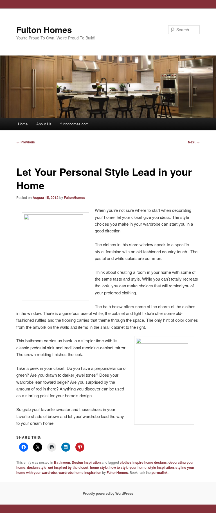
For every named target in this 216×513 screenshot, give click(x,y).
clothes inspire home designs (143, 462)
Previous (25, 142)
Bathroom (62, 462)
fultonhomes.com (74, 123)
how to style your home (128, 467)
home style (99, 467)
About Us (43, 123)
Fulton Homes (44, 29)
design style (36, 467)
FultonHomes (74, 197)
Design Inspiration (86, 462)
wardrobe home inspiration (79, 472)
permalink (160, 472)
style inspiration (161, 467)
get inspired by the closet (68, 467)
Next (194, 142)
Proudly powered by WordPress (108, 493)
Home (23, 123)
